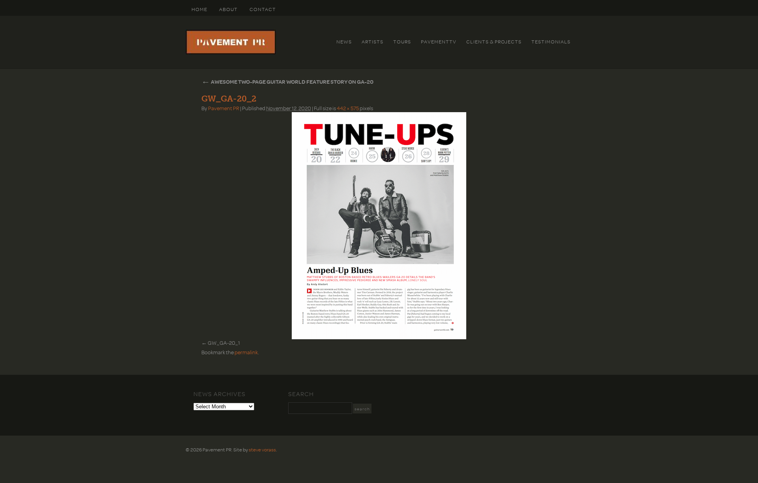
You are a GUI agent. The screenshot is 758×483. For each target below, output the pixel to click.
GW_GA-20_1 (224, 342)
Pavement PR (223, 108)
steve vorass (262, 449)
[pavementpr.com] (231, 52)
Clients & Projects (494, 41)
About (228, 9)
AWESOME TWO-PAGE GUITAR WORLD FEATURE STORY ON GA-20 (287, 81)
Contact (263, 9)
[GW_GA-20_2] (379, 225)
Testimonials (550, 41)
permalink (246, 352)
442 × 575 (348, 108)
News (344, 41)
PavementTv (438, 41)
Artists (372, 41)
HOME (199, 9)
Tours (402, 41)
